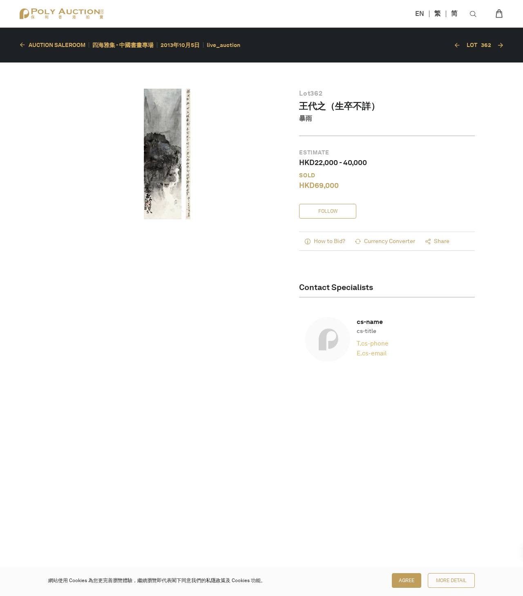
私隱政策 (216, 580)
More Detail (451, 580)
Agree (406, 580)
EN (419, 14)
